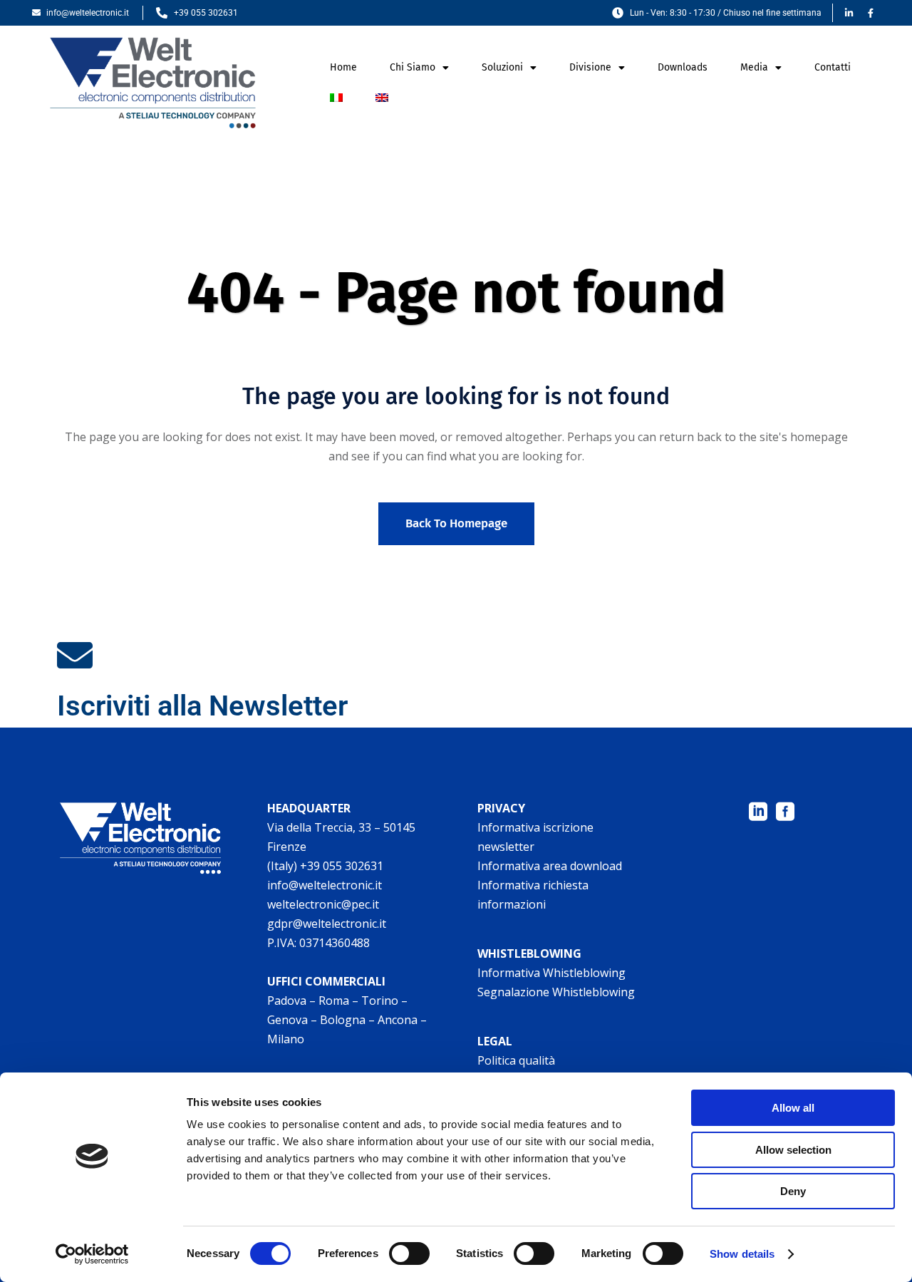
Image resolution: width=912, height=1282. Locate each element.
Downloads (683, 67)
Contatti (832, 67)
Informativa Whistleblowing (551, 973)
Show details (742, 1254)
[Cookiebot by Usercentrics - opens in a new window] (92, 1254)
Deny (793, 1191)
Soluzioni (502, 67)
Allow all (793, 1108)
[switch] (409, 1253)
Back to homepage (456, 523)
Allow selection (793, 1150)
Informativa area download (549, 866)
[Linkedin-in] (848, 13)
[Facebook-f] (870, 13)
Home (343, 67)
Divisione (590, 67)
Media (754, 67)
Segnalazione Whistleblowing (556, 992)
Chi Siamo (412, 67)
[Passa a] (336, 97)
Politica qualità (516, 1060)
